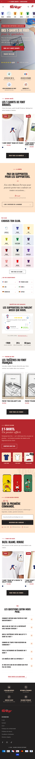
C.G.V (3, 726)
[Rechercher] (28, 6)
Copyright (23, 747)
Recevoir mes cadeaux (17, 522)
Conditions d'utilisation (8, 734)
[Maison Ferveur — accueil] (16, 6)
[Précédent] (1, 1)
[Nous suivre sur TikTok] (11, 742)
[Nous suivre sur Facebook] (2, 742)
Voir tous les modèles (17, 155)
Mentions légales (6, 737)
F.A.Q (3, 720)
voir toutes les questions (17, 676)
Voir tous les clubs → (17, 272)
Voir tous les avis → (23, 335)
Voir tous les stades (17, 412)
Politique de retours (7, 731)
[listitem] (2, 14)
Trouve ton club (9, 54)
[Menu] (3, 6)
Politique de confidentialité (9, 728)
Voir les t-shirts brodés (13, 48)
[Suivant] (33, 1)
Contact (4, 723)
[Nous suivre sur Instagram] (7, 742)
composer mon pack (9, 446)
